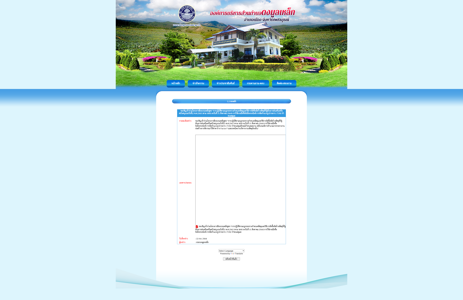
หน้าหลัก (175, 83)
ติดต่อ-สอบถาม (284, 83)
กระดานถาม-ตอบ (255, 83)
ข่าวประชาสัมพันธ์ (226, 83)
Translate (239, 253)
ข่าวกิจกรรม (198, 83)
